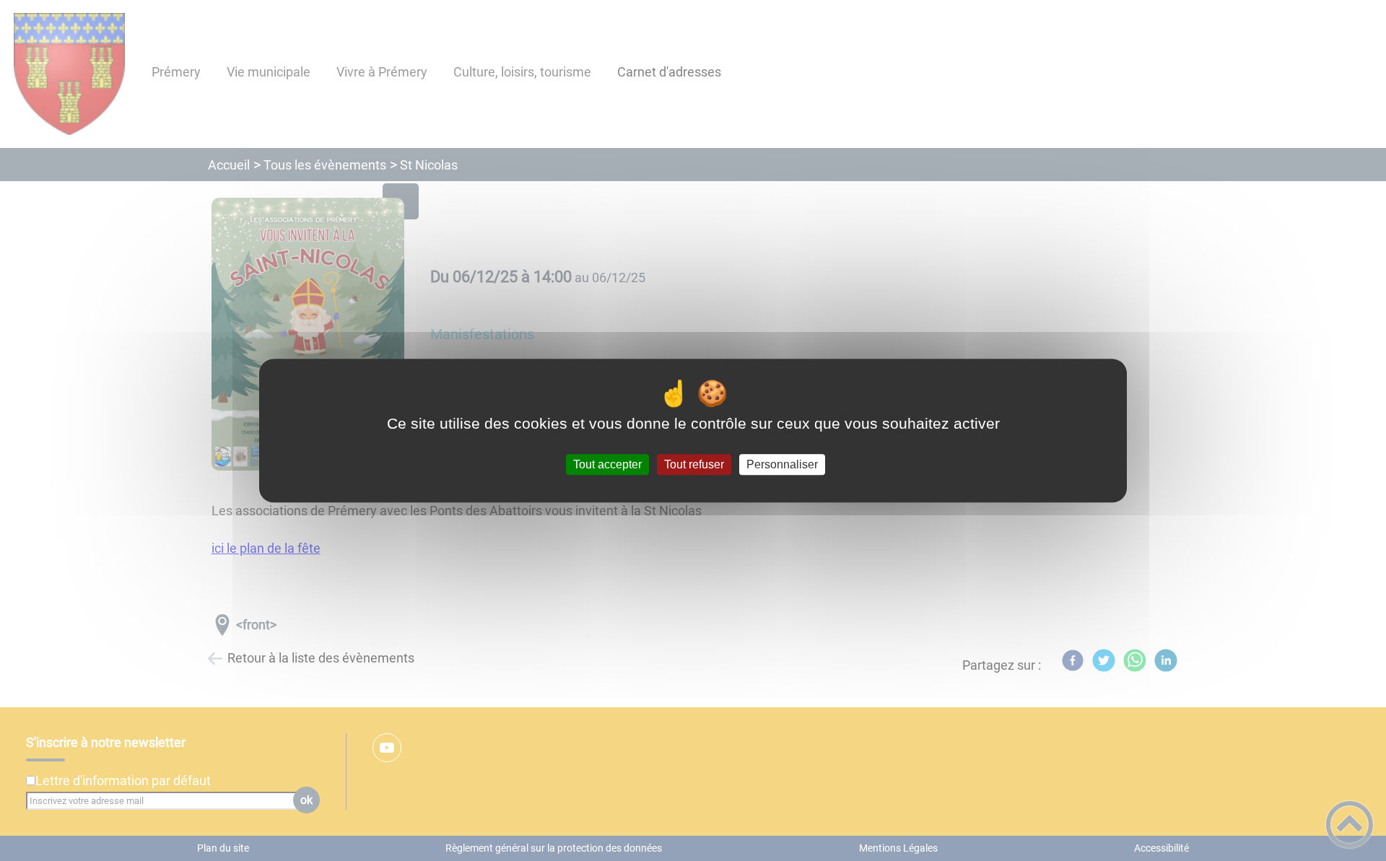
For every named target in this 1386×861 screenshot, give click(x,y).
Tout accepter (607, 464)
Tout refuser (694, 464)
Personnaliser (782, 464)
